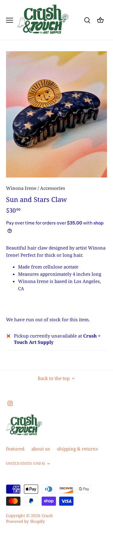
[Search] (87, 20)
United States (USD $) (25, 463)
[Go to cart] (100, 20)
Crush (47, 515)
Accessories (52, 188)
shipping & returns (77, 449)
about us (40, 449)
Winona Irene (21, 188)
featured (15, 449)
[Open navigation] (9, 20)
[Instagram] (10, 403)
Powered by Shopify (25, 521)
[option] (56, 114)
